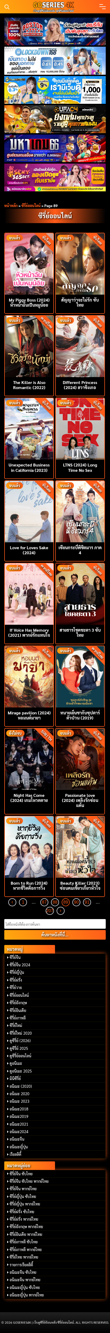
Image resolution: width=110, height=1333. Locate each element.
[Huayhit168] (55, 90)
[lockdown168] (55, 60)
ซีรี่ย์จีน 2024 (20, 964)
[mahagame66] (55, 148)
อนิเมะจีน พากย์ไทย (25, 1279)
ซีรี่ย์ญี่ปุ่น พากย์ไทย (25, 1203)
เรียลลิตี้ (15, 1154)
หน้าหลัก (11, 205)
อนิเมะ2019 (19, 1116)
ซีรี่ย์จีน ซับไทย (21, 1173)
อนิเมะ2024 (19, 1131)
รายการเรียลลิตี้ (21, 1264)
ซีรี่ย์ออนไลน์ (31, 205)
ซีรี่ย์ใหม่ (16, 1025)
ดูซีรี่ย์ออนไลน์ (20, 1055)
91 (87, 902)
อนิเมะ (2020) (21, 1086)
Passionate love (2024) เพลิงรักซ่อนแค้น (80, 800)
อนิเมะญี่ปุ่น (19, 1146)
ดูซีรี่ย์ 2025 (19, 1048)
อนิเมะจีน (17, 1139)
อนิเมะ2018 (19, 1108)
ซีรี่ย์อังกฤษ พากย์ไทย (26, 1226)
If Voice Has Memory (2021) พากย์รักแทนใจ (29, 632)
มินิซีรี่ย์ (15, 1078)
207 (49, 910)
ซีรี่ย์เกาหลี (18, 1017)
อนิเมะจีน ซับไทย (23, 1272)
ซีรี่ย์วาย (16, 987)
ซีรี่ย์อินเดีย (18, 1010)
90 (76, 902)
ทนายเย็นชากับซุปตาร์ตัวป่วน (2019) (80, 715)
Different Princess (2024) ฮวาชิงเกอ (80, 384)
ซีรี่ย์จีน (15, 957)
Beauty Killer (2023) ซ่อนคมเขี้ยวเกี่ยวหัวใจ (80, 885)
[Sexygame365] (55, 177)
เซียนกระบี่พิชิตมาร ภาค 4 (80, 550)
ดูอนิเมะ (16, 1063)
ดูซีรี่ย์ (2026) (20, 1040)
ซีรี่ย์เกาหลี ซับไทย (24, 1241)
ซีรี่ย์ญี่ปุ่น (17, 972)
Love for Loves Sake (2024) (29, 550)
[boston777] (55, 31)
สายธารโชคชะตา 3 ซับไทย (80, 632)
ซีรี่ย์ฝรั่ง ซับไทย (22, 1211)
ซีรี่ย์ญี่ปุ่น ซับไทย (23, 1196)
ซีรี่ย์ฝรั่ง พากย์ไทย (24, 1219)
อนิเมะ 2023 (19, 1101)
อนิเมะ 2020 (19, 1093)
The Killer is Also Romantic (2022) (29, 384)
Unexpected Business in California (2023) (29, 467)
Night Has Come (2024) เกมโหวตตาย (29, 797)
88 (55, 902)
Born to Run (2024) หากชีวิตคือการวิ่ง (29, 885)
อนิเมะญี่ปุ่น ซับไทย (25, 1287)
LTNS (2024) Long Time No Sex (80, 467)
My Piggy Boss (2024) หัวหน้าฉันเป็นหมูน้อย (29, 302)
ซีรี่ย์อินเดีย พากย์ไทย (26, 1234)
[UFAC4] (55, 119)
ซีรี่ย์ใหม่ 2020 (21, 1033)
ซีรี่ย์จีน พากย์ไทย (23, 1188)
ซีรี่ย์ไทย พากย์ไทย (24, 1257)
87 (44, 902)
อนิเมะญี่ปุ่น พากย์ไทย (27, 1294)
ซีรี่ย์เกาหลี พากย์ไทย (26, 1249)
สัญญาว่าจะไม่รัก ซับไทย (80, 302)
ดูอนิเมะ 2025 (21, 1071)
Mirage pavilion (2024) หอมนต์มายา (29, 715)
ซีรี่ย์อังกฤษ (18, 1002)
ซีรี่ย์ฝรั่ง (16, 980)
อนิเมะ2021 (19, 1124)
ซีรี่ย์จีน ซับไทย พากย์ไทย (29, 1181)
